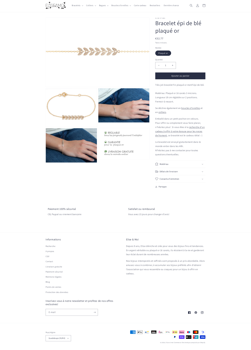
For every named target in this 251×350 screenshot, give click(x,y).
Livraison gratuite (54, 266)
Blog (48, 282)
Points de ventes (53, 287)
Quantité (159, 59)
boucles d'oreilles (190, 108)
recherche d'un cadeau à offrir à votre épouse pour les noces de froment (180, 131)
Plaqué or (163, 53)
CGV (47, 256)
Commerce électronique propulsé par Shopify (189, 342)
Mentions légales (54, 276)
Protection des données (57, 292)
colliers (162, 112)
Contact (49, 261)
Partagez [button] (163, 186)
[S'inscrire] (94, 312)
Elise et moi (169, 342)
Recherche (50, 246)
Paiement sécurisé (54, 271)
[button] (77, 5)
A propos (50, 251)
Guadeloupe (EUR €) (57, 338)
